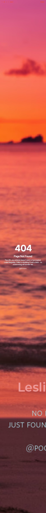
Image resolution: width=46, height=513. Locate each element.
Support (11, 1)
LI (6, 1)
